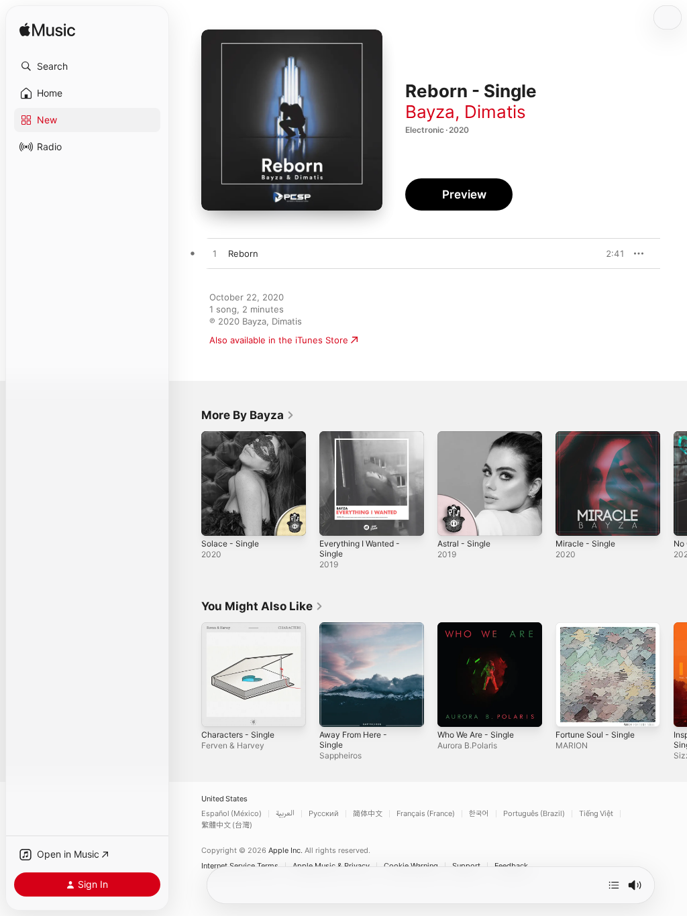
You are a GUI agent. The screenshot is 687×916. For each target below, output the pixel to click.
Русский (324, 813)
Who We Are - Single (475, 735)
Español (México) (231, 813)
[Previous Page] (187, 483)
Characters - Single (237, 735)
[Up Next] (614, 885)
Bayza (430, 111)
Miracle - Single (585, 543)
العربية (285, 813)
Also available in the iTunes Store (278, 340)
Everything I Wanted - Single (359, 548)
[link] (248, 415)
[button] (87, 66)
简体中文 (367, 813)
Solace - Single (230, 543)
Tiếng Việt (596, 813)
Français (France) (426, 813)
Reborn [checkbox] (243, 253)
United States (224, 799)
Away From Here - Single (353, 740)
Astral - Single (463, 543)
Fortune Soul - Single (595, 735)
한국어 (479, 813)
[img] (47, 30)
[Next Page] (673, 483)
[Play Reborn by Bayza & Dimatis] (214, 254)
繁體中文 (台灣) (226, 825)
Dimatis (495, 111)
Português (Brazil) (534, 813)
